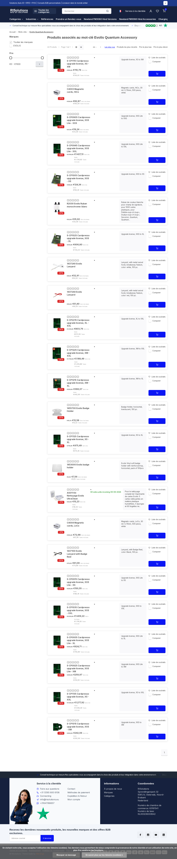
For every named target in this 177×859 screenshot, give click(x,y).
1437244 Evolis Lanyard (74, 293)
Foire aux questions (49, 789)
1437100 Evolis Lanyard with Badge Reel (77, 554)
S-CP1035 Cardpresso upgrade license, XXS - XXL (78, 610)
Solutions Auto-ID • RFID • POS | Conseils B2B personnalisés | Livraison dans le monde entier (48, 3)
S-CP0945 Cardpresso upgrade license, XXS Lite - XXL (78, 148)
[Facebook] (140, 835)
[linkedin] (163, 835)
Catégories (15, 19)
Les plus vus (110, 47)
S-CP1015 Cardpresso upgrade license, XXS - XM (78, 726)
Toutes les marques (23, 42)
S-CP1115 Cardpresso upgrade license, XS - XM (78, 64)
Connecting (45, 796)
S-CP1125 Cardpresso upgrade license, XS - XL (78, 439)
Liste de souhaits (158, 58)
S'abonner (47, 838)
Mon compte (74, 799)
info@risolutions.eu (49, 799)
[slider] (10, 58)
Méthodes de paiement (79, 792)
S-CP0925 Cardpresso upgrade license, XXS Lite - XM (78, 668)
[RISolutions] (19, 11)
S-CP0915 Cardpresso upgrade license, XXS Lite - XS (78, 582)
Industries (31, 19)
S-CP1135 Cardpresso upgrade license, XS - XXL (78, 696)
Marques (108, 792)
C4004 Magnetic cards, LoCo (75, 524)
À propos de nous (113, 789)
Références (47, 19)
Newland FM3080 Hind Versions (100, 19)
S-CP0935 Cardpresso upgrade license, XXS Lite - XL (78, 640)
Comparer (156, 62)
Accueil (12, 32)
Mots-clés (22, 32)
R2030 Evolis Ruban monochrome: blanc (77, 205)
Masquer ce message (66, 855)
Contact (71, 789)
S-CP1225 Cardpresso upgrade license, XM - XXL (78, 353)
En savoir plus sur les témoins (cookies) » (104, 855)
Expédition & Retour (77, 796)
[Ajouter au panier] (156, 74)
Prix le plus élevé (161, 47)
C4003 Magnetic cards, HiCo (75, 90)
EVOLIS (17, 45)
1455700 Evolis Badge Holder (78, 409)
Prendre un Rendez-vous (68, 19)
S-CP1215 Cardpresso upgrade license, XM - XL (78, 383)
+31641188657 (47, 803)
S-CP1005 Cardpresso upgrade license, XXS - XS (78, 178)
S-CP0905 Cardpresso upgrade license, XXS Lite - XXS (78, 120)
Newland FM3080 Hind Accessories (137, 19)
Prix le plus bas (145, 47)
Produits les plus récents (127, 47)
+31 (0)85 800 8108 (49, 792)
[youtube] (156, 835)
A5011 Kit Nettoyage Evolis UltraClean (75, 496)
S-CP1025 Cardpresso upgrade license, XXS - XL (78, 238)
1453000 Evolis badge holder (78, 466)
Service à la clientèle (135, 11)
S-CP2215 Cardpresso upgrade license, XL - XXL (78, 323)
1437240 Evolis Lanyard (74, 265)
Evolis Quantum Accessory (41, 32)
